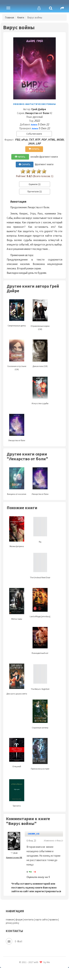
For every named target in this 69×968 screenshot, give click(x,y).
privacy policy (12, 922)
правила (53, 919)
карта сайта (41, 919)
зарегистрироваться (47, 891)
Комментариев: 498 (14, 857)
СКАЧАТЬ (25, 164)
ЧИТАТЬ (21, 156)
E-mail (18, 941)
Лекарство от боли (37, 113)
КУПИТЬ (35, 149)
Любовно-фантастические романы (34, 104)
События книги (34, 133)
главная (10, 919)
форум (18, 919)
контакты (29, 919)
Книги (20, 17)
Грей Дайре (38, 109)
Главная (9, 17)
